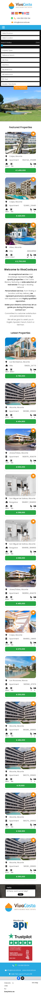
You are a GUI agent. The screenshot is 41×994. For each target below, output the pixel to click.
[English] (12, 13)
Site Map (35, 983)
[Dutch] (27, 13)
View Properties (20, 88)
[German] (20, 13)
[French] (24, 13)
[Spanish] (16, 13)
